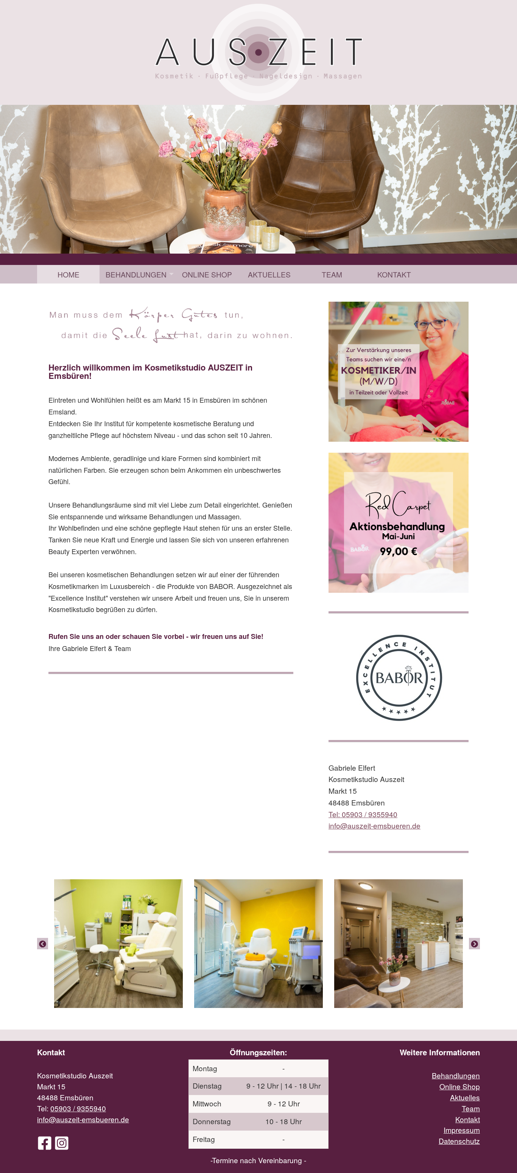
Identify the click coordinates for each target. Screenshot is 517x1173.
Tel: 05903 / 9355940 (363, 814)
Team (332, 274)
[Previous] (42, 943)
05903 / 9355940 (78, 1108)
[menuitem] (68, 274)
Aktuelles (269, 274)
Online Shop (207, 274)
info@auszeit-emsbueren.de (83, 1119)
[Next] (474, 943)
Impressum (462, 1130)
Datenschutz (459, 1141)
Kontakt (394, 274)
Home (68, 274)
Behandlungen (136, 274)
